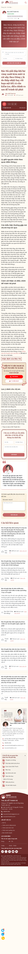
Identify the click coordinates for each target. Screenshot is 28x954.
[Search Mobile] (26, 2)
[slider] (14, 109)
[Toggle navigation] (2, 2)
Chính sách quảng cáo (8, 830)
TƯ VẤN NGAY (15, 381)
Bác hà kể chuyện (7, 833)
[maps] (17, 851)
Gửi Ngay (14, 454)
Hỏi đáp (9, 7)
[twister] (6, 851)
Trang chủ (3, 7)
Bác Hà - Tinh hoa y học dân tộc (15, 16)
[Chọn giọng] (12, 104)
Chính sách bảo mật (8, 828)
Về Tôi (4, 822)
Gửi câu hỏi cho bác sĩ (14, 63)
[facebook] (10, 851)
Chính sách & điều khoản (9, 825)
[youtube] (13, 851)
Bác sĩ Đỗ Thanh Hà (10, 93)
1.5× (9, 104)
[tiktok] (3, 851)
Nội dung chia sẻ (7, 499)
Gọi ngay (15, 376)
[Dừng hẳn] (15, 104)
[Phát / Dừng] (4, 104)
